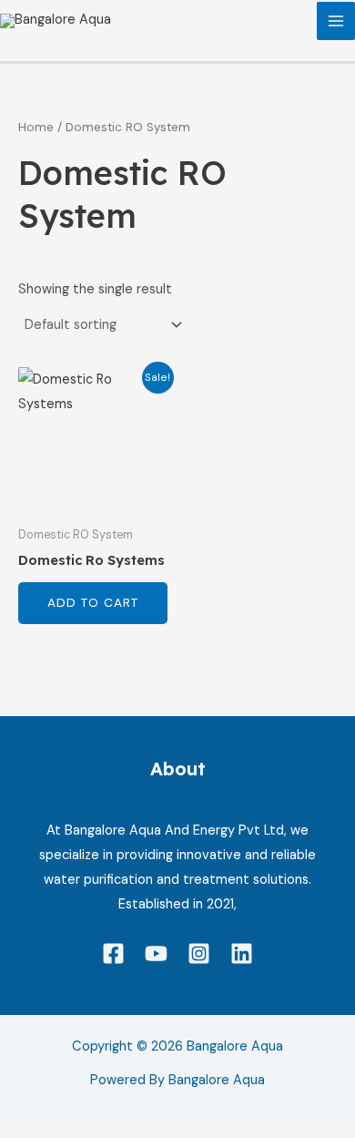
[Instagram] (199, 953)
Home (36, 127)
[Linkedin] (241, 953)
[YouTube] (156, 953)
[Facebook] (113, 953)
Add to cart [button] (92, 602)
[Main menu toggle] (336, 21)
